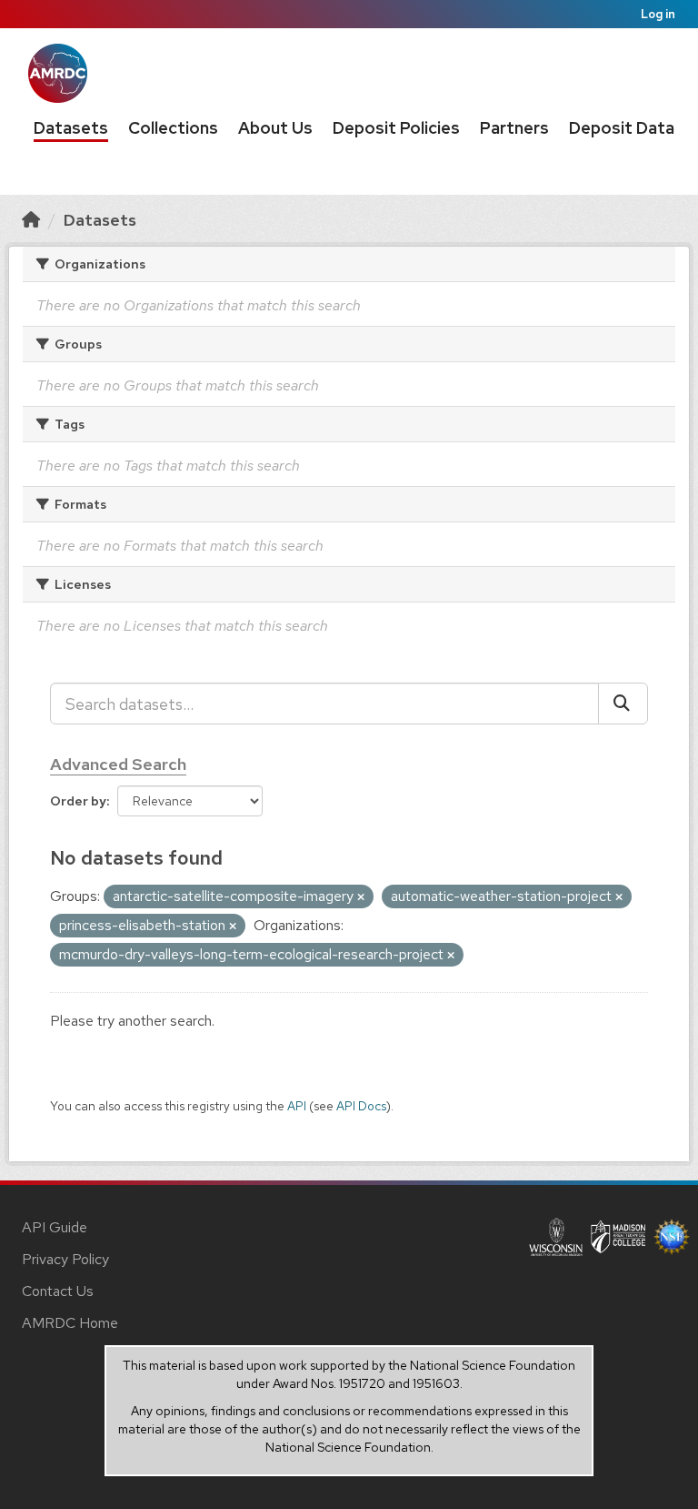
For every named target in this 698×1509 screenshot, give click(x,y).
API (296, 1106)
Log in (658, 14)
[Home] (31, 219)
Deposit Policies (396, 127)
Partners (514, 127)
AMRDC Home (70, 1322)
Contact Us (58, 1291)
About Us (275, 127)
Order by (78, 801)
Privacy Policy (65, 1259)
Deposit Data (621, 127)
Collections (173, 127)
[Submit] (623, 703)
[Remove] (360, 897)
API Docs (361, 1106)
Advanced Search (118, 764)
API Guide (54, 1227)
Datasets (71, 127)
